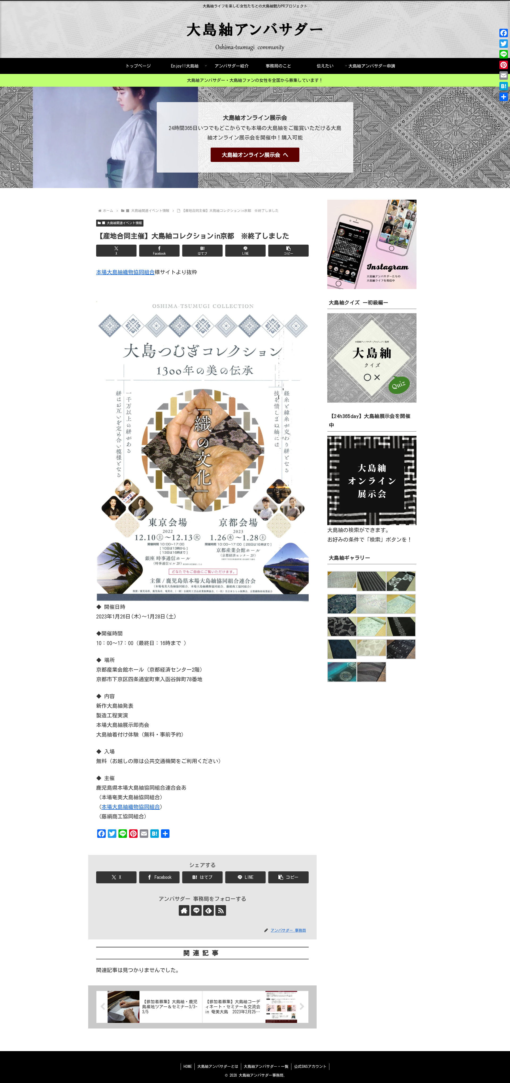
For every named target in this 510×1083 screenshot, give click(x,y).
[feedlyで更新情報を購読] (208, 910)
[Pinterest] (503, 65)
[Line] (503, 54)
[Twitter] (503, 43)
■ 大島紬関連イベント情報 (122, 222)
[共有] (503, 96)
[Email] (503, 75)
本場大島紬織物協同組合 (125, 272)
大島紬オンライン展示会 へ (255, 154)
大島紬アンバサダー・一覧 (266, 1066)
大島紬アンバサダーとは (217, 1066)
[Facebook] (503, 33)
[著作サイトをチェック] (184, 910)
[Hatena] (503, 86)
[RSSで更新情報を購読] (220, 910)
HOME (188, 1066)
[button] (288, 251)
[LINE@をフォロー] (196, 910)
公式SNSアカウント (310, 1066)
